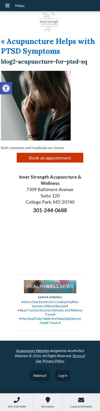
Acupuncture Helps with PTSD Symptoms (48, 46)
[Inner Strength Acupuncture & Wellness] (50, 22)
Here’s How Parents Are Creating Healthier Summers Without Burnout (51, 304)
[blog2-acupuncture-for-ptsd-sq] (36, 139)
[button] (6, 88)
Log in (62, 375)
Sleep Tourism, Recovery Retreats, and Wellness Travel (51, 312)
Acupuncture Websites (32, 350)
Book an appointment (50, 157)
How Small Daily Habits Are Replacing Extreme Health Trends (51, 321)
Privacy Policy (53, 361)
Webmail (40, 375)
